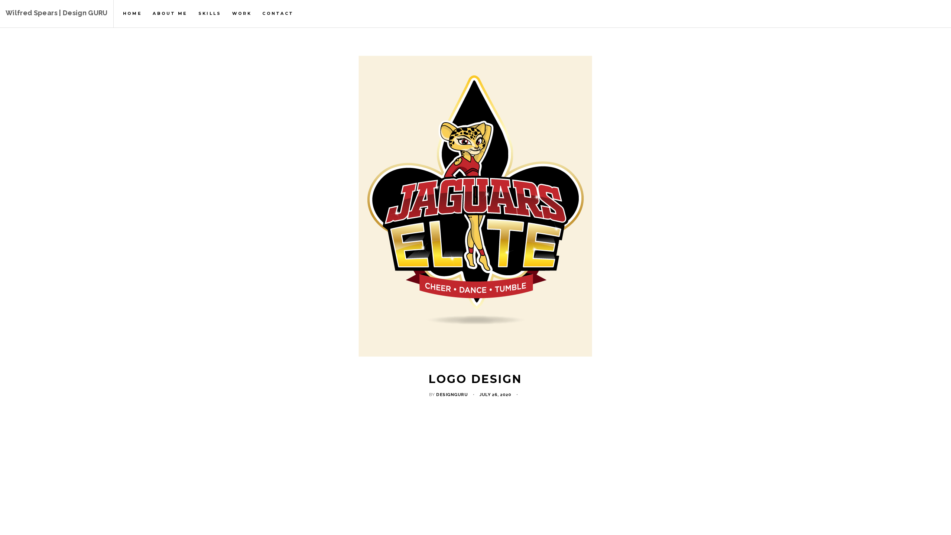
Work (241, 13)
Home (132, 13)
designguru (452, 394)
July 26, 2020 (495, 394)
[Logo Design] (475, 206)
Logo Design (475, 379)
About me (170, 13)
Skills (209, 13)
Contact (277, 13)
